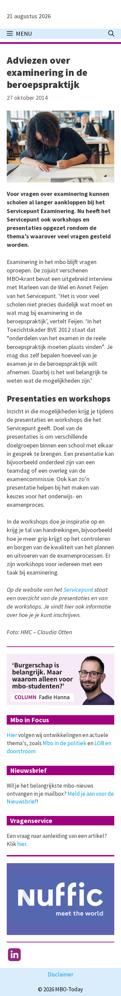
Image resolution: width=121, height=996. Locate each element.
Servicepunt (79, 589)
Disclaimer (60, 974)
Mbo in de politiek (64, 743)
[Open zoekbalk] (111, 34)
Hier (12, 735)
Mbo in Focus (29, 719)
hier (21, 844)
